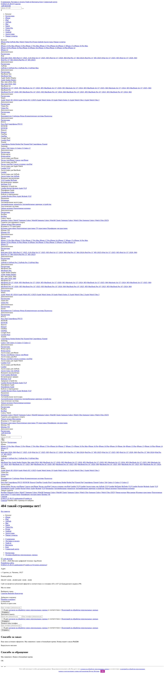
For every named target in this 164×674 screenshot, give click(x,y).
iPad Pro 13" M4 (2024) (9, 60)
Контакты (35, 2)
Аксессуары (10, 34)
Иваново (11, 593)
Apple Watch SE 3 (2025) (27, 100)
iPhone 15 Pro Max (8, 46)
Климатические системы (34, 116)
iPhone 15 (53, 48)
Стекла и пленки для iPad (22, 164)
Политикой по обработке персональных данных (79, 610)
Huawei (3, 132)
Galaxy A (13, 148)
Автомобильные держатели (11, 204)
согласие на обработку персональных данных (94, 669)
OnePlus (4, 136)
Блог (41, 2)
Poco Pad (4, 124)
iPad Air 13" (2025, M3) (111, 58)
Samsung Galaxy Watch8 (28, 220)
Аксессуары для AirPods (10, 176)
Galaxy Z (27, 148)
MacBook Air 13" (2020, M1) (55, 88)
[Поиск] (3, 439)
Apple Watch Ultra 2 (77, 100)
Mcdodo (15, 188)
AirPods (8, 22)
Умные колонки (7, 208)
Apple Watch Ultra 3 (92, 100)
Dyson (7, 30)
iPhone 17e (70, 46)
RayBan (4, 216)
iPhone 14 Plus (62, 48)
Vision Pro (9, 28)
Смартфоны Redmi (8, 144)
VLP (8, 168)
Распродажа (9, 16)
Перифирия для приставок (57, 228)
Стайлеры (16, 116)
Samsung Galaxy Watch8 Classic (49, 220)
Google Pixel (5, 140)
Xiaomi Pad (28, 144)
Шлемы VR (5, 232)
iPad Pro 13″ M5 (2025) (26, 60)
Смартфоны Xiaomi (40, 144)
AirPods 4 (4, 68)
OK (103, 671)
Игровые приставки (9, 228)
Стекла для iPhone (21, 160)
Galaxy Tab (5, 148)
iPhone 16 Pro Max (81, 46)
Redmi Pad (20, 144)
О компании (6, 2)
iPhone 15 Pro (20, 46)
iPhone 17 (62, 46)
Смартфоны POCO (15, 124)
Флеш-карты (5, 156)
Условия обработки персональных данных (21, 555)
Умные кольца (6, 224)
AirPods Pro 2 (13, 68)
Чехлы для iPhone (8, 160)
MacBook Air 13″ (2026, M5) (12, 88)
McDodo (14, 180)
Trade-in (28, 2)
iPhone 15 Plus (43, 48)
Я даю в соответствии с (51, 610)
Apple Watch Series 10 (45, 100)
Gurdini (4, 168)
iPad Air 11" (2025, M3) (41, 58)
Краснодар (19, 593)
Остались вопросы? (39, 565)
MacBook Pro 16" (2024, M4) (121, 92)
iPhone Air (54, 46)
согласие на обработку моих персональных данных (28, 610)
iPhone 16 (26, 48)
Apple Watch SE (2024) (9, 100)
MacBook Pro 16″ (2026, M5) (12, 92)
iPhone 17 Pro (45, 46)
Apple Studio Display (8, 80)
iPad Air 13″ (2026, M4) (128, 58)
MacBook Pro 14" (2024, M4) (55, 92)
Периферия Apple (7, 192)
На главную (5, 511)
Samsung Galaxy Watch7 (10, 220)
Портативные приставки (26, 228)
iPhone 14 (71, 48)
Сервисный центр (50, 2)
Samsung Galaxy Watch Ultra (72, 220)
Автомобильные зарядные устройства (36, 204)
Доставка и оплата (18, 2)
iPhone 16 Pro (6, 48)
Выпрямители (6, 116)
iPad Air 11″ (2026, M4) (58, 58)
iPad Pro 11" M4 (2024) (76, 58)
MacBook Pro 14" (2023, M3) (34, 92)
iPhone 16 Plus (16, 48)
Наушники (5, 200)
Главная (4, 500)
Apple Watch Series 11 (61, 100)
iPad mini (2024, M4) (9, 58)
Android (8, 32)
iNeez (14, 196)
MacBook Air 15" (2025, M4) (140, 88)
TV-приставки (41, 228)
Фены (22, 116)
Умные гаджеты (11, 36)
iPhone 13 (4, 50)
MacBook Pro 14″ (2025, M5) (77, 92)
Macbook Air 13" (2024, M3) (76, 88)
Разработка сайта (7, 563)
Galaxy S (20, 148)
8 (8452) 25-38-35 (7, 4)
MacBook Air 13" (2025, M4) (98, 88)
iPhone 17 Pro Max (33, 46)
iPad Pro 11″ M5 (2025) (93, 58)
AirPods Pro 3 (24, 68)
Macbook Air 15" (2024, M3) (119, 88)
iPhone (7, 18)
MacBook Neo (6, 76)
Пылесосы (48, 116)
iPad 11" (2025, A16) (24, 58)
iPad (6, 20)
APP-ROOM (7, 559)
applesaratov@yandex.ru (23, 498)
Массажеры (16, 224)
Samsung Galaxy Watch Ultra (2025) (96, 220)
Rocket (9, 188)
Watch (7, 26)
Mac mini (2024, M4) (8, 84)
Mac (6, 24)
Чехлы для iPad (7, 164)
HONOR (4, 128)
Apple (21, 188)
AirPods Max (34, 68)
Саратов (17, 4)
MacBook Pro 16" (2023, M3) (99, 92)
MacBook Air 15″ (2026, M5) (33, 88)
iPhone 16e (34, 48)
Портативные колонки (22, 208)
